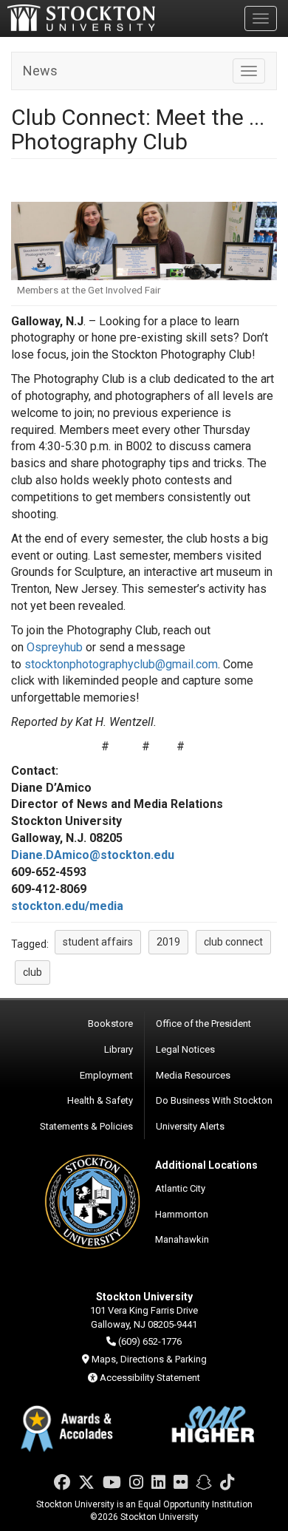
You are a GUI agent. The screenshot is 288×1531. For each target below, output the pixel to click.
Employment (106, 1075)
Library (118, 1049)
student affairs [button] (98, 942)
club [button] (32, 972)
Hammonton (181, 1214)
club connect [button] (233, 942)
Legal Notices (185, 1049)
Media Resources (193, 1075)
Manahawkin (182, 1239)
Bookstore (110, 1023)
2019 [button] (168, 942)
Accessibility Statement (150, 1377)
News (40, 70)
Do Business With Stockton (214, 1100)
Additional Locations (206, 1165)
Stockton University (81, 17)
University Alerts (190, 1126)
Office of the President (203, 1023)
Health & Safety (100, 1100)
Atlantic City (180, 1188)
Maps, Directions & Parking (149, 1359)
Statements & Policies (86, 1126)
